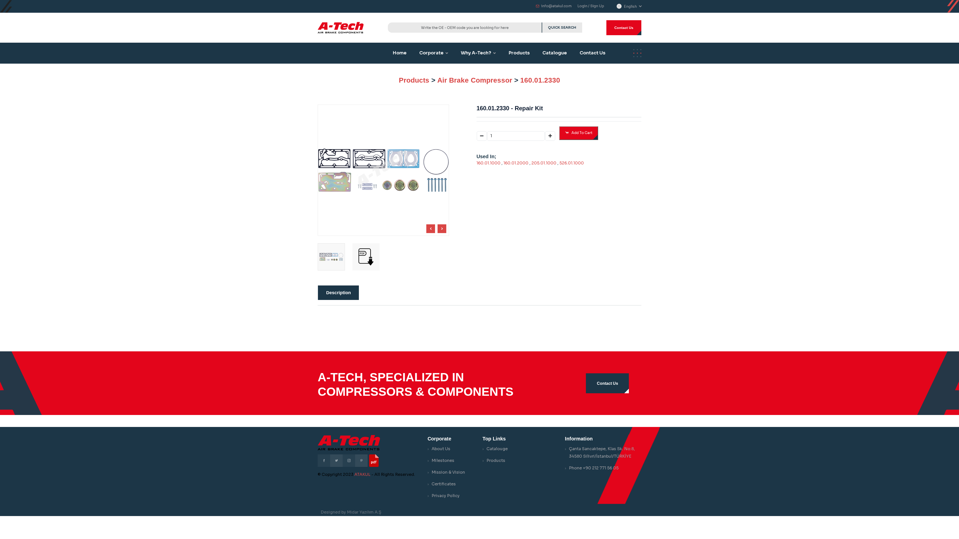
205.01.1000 (543, 163)
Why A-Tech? (476, 53)
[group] (366, 256)
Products (519, 53)
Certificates (444, 484)
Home (400, 53)
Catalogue (554, 53)
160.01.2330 (540, 80)
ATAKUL (362, 474)
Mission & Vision (448, 472)
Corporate (431, 53)
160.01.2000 (515, 163)
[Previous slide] (442, 228)
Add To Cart (581, 133)
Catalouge (497, 448)
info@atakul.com (556, 6)
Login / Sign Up (590, 6)
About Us (441, 448)
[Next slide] (430, 228)
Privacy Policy (446, 495)
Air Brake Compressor (474, 80)
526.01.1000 (571, 163)
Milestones (443, 460)
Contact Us (623, 28)
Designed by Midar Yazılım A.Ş (351, 512)
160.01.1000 (488, 163)
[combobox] (632, 6)
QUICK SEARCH (562, 27)
